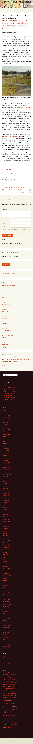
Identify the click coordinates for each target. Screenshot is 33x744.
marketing (10, 691)
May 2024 (5, 424)
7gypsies (6, 679)
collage (9, 686)
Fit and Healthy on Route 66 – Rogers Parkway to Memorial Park (16, 191)
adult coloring (9, 681)
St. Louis (15, 26)
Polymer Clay (5, 333)
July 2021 (5, 479)
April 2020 (5, 512)
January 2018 (6, 566)
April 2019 (5, 538)
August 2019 (6, 531)
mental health (5, 695)
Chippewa (14, 22)
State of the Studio (13, 361)
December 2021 (6, 467)
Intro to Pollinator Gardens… (9, 387)
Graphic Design (5, 311)
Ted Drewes (20, 26)
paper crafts (8, 703)
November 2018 (6, 545)
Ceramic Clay (4, 297)
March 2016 (5, 616)
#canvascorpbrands (7, 672)
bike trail (10, 22)
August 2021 (6, 476)
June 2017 (5, 583)
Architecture (4, 288)
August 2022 (6, 450)
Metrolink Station (25, 107)
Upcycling (4, 347)
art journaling (15, 681)
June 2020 (5, 507)
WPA (3, 28)
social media (9, 718)
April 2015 (5, 639)
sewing (4, 718)
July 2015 (5, 634)
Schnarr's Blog (8, 709)
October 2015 (6, 627)
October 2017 (6, 573)
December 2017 (6, 568)
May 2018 (5, 557)
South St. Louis (9, 26)
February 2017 (6, 592)
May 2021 (5, 483)
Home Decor (4, 318)
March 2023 (5, 441)
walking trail (26, 26)
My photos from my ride (8, 173)
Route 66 (23, 20)
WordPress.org (6, 663)
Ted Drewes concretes (17, 47)
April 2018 (5, 559)
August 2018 (6, 550)
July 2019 (5, 533)
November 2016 (6, 599)
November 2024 (6, 417)
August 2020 (6, 505)
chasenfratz (4, 359)
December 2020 (6, 495)
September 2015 (7, 630)
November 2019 (6, 524)
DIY (13, 686)
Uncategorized (5, 344)
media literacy (14, 693)
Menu (3, 10)
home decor (10, 690)
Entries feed (6, 658)
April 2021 (5, 486)
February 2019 (6, 540)
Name (3, 220)
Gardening (4, 309)
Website (4, 226)
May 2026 (5, 410)
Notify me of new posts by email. (11, 243)
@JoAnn (5, 681)
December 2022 (6, 446)
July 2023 (5, 436)
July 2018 (5, 552)
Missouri (10, 695)
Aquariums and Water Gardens (8, 285)
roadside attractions (11, 25)
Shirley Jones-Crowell (7, 364)
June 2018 (5, 554)
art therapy (5, 682)
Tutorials (3, 342)
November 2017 (6, 571)
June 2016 (5, 609)
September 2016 (7, 604)
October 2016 (6, 601)
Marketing (4, 321)
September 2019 (7, 528)
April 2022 (5, 457)
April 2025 (5, 413)
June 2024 (5, 422)
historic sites (17, 23)
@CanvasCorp (12, 679)
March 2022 (5, 460)
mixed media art (10, 697)
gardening (12, 688)
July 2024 (5, 420)
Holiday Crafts (5, 316)
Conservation (5, 299)
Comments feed (7, 661)
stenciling (12, 722)
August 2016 (6, 606)
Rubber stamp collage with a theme (13, 188)
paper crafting (9, 700)
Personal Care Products (7, 330)
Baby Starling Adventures (14, 357)
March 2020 (5, 514)
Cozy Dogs (16, 45)
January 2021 (6, 493)
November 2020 (6, 498)
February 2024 (6, 429)
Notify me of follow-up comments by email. (14, 239)
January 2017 (6, 594)
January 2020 (6, 519)
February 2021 (6, 491)
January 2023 (6, 443)
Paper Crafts (4, 328)
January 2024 (6, 431)
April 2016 (5, 613)
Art (2, 290)
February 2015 (6, 644)
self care (14, 716)
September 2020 (7, 502)
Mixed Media (4, 323)
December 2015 (6, 623)
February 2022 (6, 462)
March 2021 (5, 488)
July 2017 (5, 580)
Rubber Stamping (6, 340)
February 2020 (6, 516)
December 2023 (6, 434)
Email (3, 223)
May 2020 (5, 509)
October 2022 (6, 448)
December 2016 (6, 597)
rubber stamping (10, 706)
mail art (15, 690)
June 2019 (5, 535)
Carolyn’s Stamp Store (8, 274)
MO (15, 697)
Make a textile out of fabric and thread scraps (19, 359)
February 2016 (6, 618)
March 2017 (5, 590)
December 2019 (6, 521)
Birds (3, 295)
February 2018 (6, 564)
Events (3, 302)
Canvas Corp (10, 682)
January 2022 (6, 465)
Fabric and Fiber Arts (6, 304)
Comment (4, 209)
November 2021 (6, 469)
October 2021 (6, 472)
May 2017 (5, 585)
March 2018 (5, 561)
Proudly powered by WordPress (9, 741)
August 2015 (6, 632)
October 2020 (6, 500)
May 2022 (5, 455)
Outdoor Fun (17, 20)
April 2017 (5, 587)
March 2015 (5, 642)
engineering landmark (22, 22)
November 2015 (6, 625)
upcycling (7, 724)
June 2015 (5, 637)
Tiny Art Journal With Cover (9, 385)
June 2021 (5, 481)
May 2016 (5, 611)
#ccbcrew (13, 672)
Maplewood (5, 691)
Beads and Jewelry (6, 292)
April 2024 (5, 427)
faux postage (8, 688)
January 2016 (6, 620)
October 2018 (6, 547)
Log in (4, 656)
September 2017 (7, 575)
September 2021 (7, 474)
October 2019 (6, 526)
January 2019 (6, 542)
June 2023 (5, 439)
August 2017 (6, 578)
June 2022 (5, 453)
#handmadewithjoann (9, 675)
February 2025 (6, 415)
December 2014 (6, 646)
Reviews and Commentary (8, 335)
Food (3, 307)
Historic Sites (5, 314)
